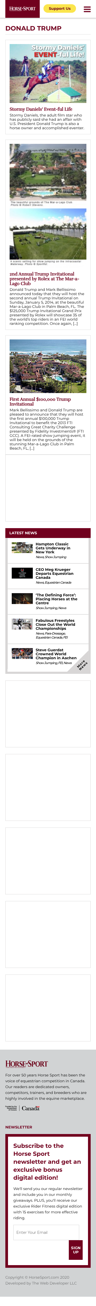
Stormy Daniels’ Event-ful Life (41, 109)
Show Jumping (55, 557)
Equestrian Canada (58, 583)
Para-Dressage (55, 634)
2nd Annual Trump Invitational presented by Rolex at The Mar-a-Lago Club (44, 278)
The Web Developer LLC (54, 1283)
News (40, 557)
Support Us (60, 8)
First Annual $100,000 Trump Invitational (40, 401)
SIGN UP (76, 1250)
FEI (65, 638)
